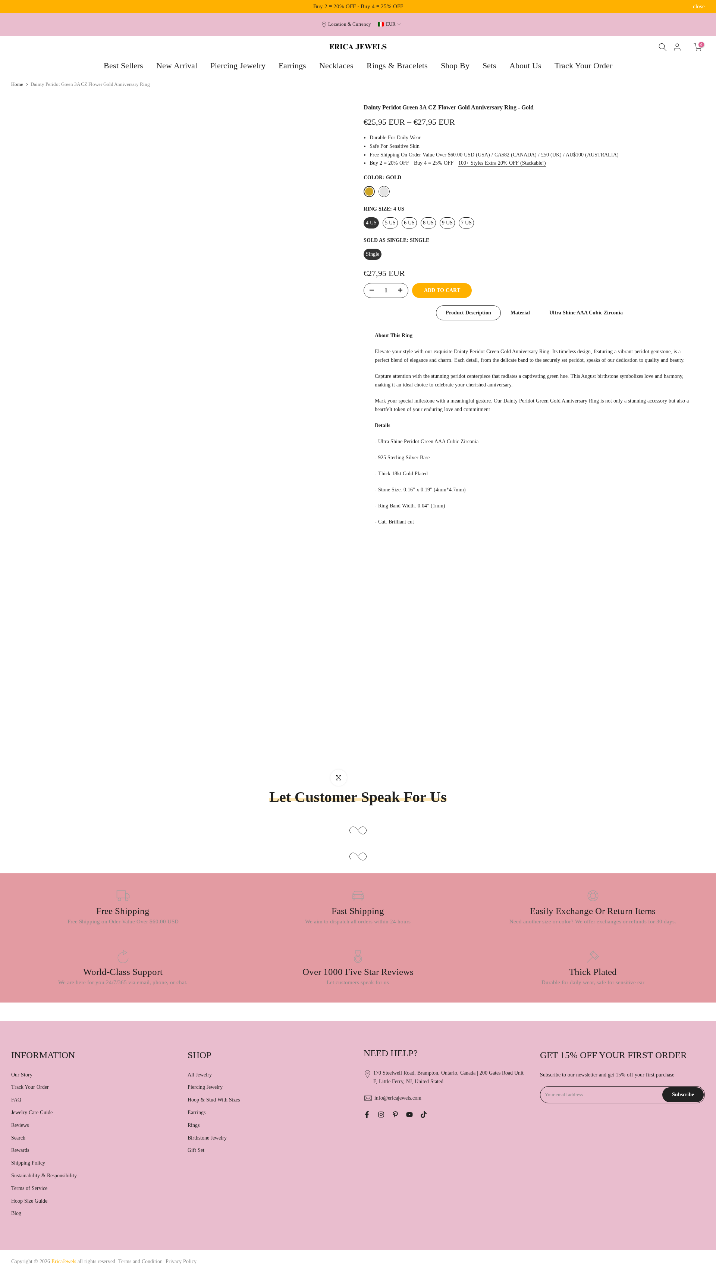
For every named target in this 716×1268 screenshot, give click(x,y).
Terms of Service (29, 1188)
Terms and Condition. (142, 1261)
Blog (16, 1213)
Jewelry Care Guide (32, 1112)
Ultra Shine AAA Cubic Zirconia (586, 313)
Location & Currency (349, 24)
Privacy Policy (181, 1261)
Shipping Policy (28, 1163)
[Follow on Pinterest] (395, 1114)
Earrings (292, 65)
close (17, 6)
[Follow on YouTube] (409, 1114)
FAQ (16, 1100)
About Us (525, 65)
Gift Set (196, 1150)
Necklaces (336, 65)
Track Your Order (583, 65)
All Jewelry (200, 1075)
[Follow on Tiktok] (423, 1114)
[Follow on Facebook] (367, 1114)
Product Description (468, 313)
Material (520, 313)
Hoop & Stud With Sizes (214, 1100)
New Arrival (176, 65)
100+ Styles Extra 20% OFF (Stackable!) (502, 163)
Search (18, 1138)
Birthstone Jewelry (207, 1138)
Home (17, 84)
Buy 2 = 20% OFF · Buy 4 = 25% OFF (358, 6)
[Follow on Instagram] (381, 1114)
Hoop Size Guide (29, 1201)
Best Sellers (123, 65)
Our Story (21, 1075)
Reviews (20, 1125)
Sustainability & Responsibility (44, 1175)
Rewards (20, 1150)
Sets (489, 65)
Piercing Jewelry (238, 65)
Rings (194, 1125)
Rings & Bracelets (397, 65)
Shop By (455, 65)
